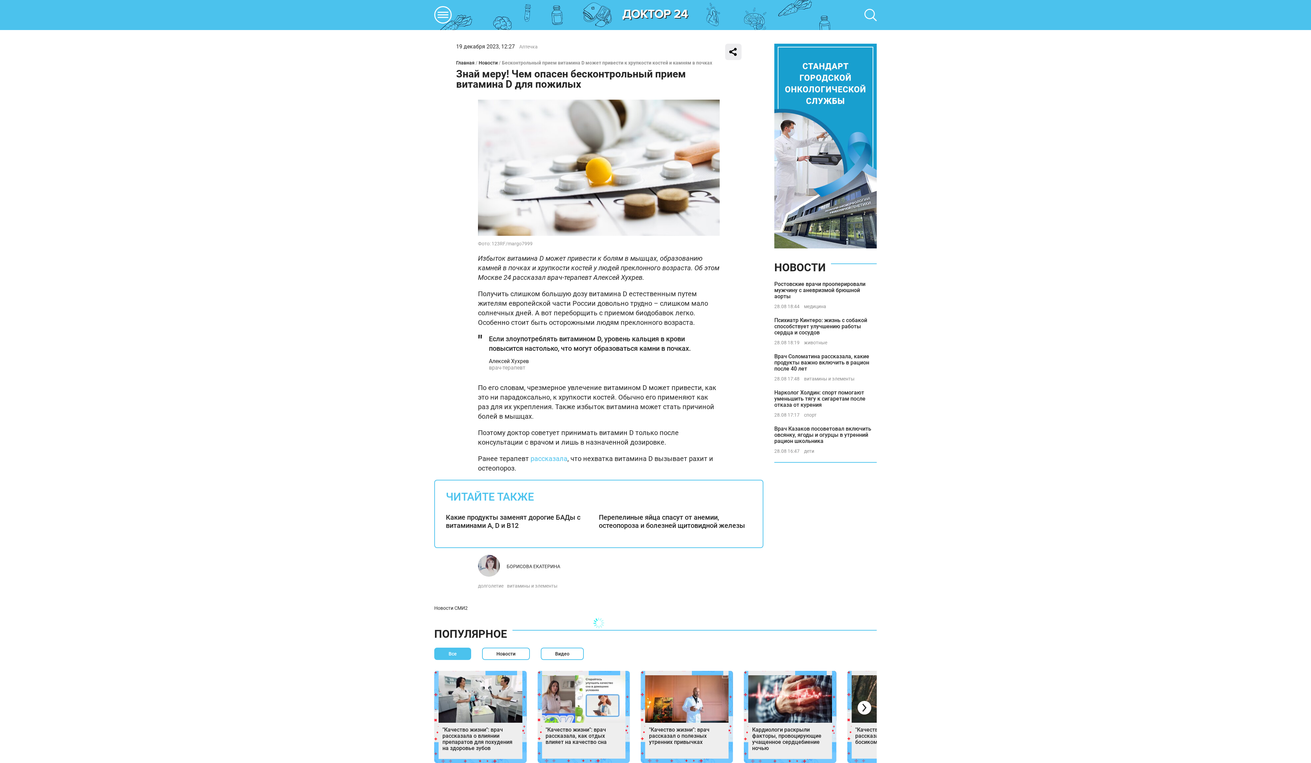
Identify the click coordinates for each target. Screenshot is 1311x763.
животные (815, 342)
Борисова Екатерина (533, 566)
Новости (488, 63)
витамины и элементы (532, 586)
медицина (815, 306)
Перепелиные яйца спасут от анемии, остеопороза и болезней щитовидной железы (672, 521)
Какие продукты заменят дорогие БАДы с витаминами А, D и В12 (513, 521)
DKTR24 (655, 15)
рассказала (549, 459)
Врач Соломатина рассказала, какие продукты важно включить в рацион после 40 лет (821, 362)
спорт (810, 415)
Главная (465, 63)
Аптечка (528, 46)
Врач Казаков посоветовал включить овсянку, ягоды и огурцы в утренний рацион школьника (822, 435)
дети (809, 451)
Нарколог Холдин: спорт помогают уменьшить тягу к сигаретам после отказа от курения (819, 398)
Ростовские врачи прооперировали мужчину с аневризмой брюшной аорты (819, 290)
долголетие (491, 586)
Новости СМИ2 (451, 608)
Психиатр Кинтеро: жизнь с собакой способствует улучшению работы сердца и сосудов (820, 326)
